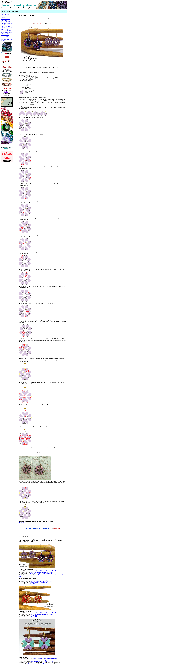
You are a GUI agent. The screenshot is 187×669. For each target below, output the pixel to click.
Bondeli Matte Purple (49, 661)
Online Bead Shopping (6, 27)
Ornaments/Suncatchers (6, 38)
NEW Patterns (4, 40)
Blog (2, 16)
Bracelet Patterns (5, 29)
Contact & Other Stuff (6, 14)
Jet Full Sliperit (34, 583)
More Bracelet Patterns (6, 30)
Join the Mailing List (5, 19)
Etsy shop (3, 17)
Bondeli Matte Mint (36, 661)
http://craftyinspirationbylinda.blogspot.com (29, 522)
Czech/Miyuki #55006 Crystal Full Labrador (41, 581)
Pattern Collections (5, 26)
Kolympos (30, 663)
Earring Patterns (4, 36)
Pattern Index (4, 20)
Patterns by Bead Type (6, 21)
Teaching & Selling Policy (7, 23)
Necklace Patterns (5, 33)
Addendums (4, 24)
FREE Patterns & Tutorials (7, 39)
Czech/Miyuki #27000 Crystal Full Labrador (45, 580)
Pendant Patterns (5, 35)
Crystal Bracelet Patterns (6, 32)
